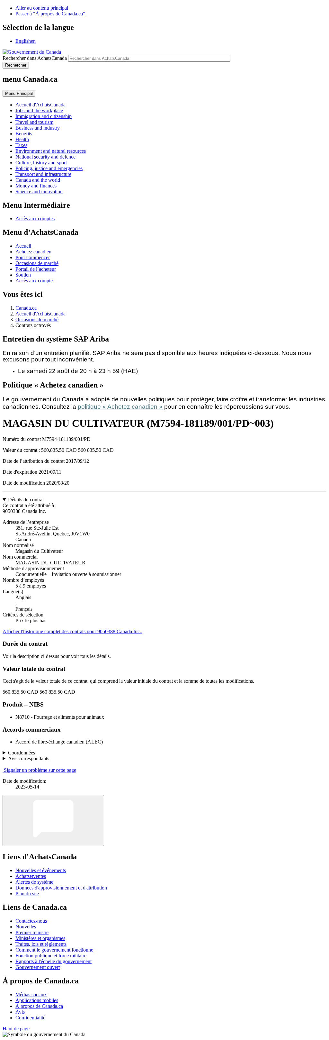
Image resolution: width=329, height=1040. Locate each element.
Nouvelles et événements (40, 870)
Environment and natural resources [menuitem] (50, 151)
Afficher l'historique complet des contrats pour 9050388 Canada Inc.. (72, 631)
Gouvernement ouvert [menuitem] (37, 967)
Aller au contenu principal (41, 8)
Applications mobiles (36, 1000)
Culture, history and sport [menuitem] (41, 162)
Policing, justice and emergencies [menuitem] (49, 168)
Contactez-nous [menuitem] (31, 921)
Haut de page (16, 1028)
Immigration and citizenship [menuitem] (43, 116)
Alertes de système (34, 882)
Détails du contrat (26, 499)
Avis (20, 1012)
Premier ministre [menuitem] (32, 932)
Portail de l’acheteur (35, 269)
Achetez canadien (33, 251)
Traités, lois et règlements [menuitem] (41, 944)
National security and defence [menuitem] (45, 157)
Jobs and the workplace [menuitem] (39, 110)
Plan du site (27, 893)
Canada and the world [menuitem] (37, 180)
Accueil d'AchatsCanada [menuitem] (40, 104)
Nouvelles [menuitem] (25, 926)
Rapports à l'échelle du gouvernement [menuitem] (53, 961)
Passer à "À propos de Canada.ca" (50, 13)
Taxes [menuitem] (21, 145)
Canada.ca (26, 308)
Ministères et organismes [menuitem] (40, 938)
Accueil (23, 246)
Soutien (23, 275)
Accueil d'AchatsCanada (40, 313)
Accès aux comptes (35, 218)
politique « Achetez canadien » (120, 406)
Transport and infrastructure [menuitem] (43, 174)
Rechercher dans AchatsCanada (35, 58)
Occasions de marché (36, 263)
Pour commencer (32, 257)
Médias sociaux (31, 994)
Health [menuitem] (22, 139)
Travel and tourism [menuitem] (34, 122)
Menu (19, 93)
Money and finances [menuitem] (36, 185)
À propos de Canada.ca (39, 1006)
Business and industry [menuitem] (37, 128)
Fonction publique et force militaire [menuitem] (50, 955)
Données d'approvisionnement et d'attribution (61, 887)
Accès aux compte (34, 280)
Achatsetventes (30, 876)
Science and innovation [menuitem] (39, 191)
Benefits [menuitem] (23, 133)
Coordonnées (21, 752)
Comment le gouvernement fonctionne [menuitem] (54, 950)
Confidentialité (30, 1017)
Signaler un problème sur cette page (40, 770)
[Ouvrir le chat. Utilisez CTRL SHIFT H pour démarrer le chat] (53, 820)
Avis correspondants (28, 758)
